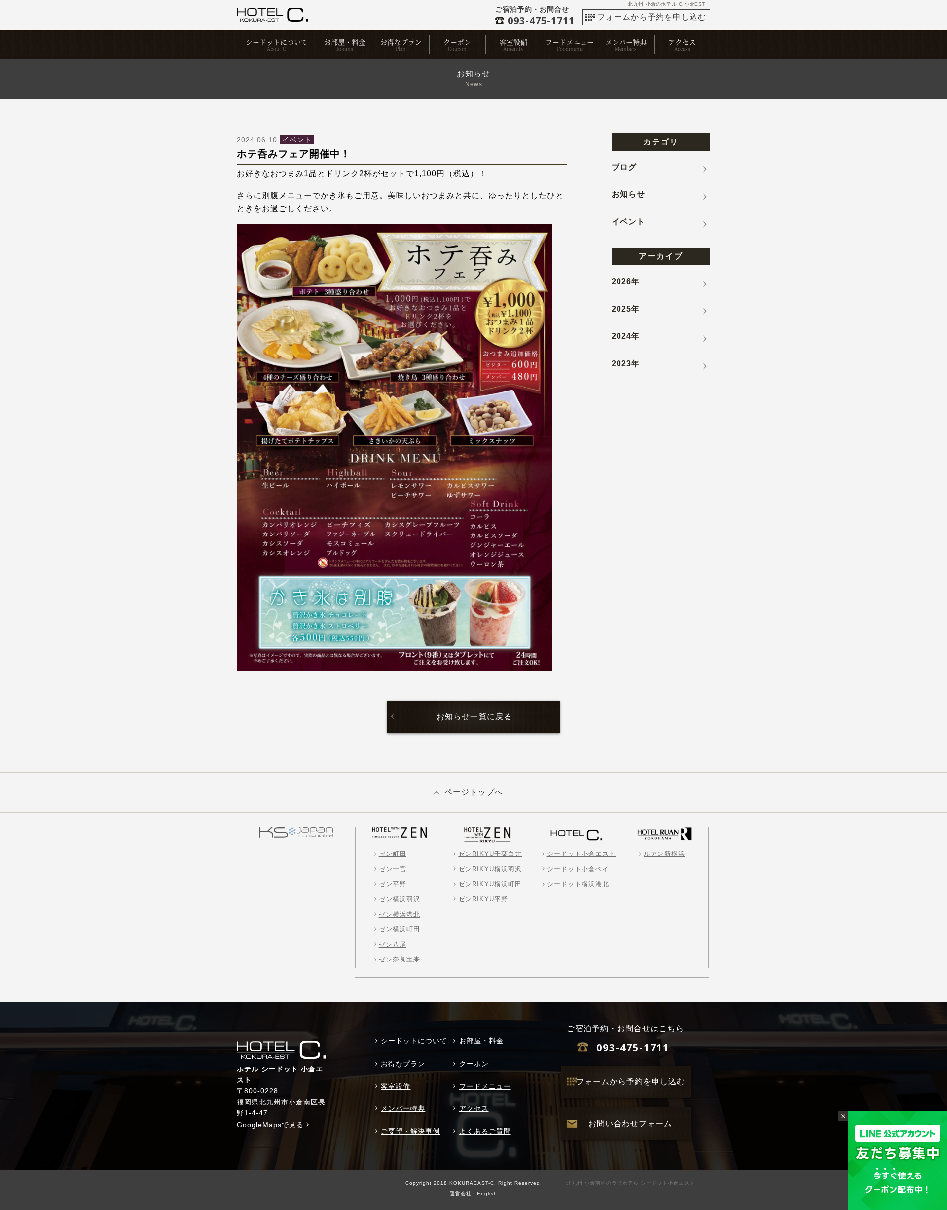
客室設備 (513, 42)
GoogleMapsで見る (270, 1125)
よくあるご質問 (485, 1131)
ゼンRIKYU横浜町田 (490, 884)
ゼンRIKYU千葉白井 (490, 853)
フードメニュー (570, 42)
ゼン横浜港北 (399, 914)
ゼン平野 (392, 884)
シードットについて (277, 42)
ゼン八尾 (392, 944)
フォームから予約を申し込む (651, 17)
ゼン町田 (392, 853)
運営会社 (461, 1193)
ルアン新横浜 (664, 853)
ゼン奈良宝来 (399, 959)
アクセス (682, 42)
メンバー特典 (626, 42)
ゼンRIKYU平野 (483, 899)
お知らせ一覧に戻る (474, 716)
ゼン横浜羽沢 (399, 899)
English (487, 1193)
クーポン (457, 42)
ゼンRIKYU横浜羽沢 (490, 869)
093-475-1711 (632, 1047)
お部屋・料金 (344, 42)
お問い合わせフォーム (630, 1123)
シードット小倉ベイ (578, 869)
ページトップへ (473, 792)
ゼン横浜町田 (399, 929)
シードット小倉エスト (581, 853)
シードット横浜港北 (578, 884)
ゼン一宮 (392, 869)
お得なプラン (401, 42)
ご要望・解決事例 (410, 1131)
